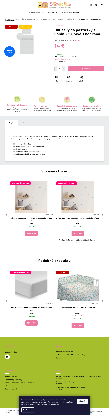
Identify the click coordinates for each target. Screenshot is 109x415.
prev (6, 215)
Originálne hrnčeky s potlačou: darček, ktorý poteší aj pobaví (78, 376)
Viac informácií (53, 404)
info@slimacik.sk (11, 352)
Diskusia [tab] (26, 123)
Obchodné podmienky (13, 380)
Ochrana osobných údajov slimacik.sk (19, 383)
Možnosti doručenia (62, 59)
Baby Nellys (58, 26)
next (102, 215)
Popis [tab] (11, 123)
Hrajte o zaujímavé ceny (65, 351)
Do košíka (87, 69)
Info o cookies (10, 386)
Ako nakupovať (11, 377)
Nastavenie (27, 410)
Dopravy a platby (11, 389)
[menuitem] (35, 12)
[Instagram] (7, 356)
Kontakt (59, 358)
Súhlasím (82, 401)
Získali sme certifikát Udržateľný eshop (70, 355)
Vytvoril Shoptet (98, 412)
